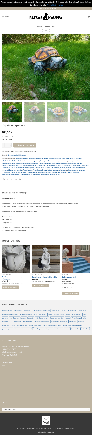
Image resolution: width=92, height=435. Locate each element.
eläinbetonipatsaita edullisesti (49, 163)
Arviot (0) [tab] (23, 193)
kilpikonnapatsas (28, 168)
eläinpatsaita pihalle (8, 168)
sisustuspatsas (39, 329)
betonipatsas (63, 161)
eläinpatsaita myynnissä (64, 165)
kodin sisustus (45, 168)
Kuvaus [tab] (5, 193)
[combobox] (46, 409)
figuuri (50, 314)
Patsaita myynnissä (42, 318)
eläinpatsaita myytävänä (81, 165)
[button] (6, 16)
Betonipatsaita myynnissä (22, 311)
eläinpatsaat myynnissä (22, 165)
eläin (64, 311)
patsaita (62, 168)
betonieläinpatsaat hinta (57, 158)
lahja (84, 314)
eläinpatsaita (51, 165)
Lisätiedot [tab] (13, 193)
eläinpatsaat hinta (8, 165)
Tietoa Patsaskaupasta (25, 429)
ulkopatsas (85, 329)
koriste (68, 314)
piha (84, 318)
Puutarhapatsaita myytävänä (30, 174)
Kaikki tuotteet (50, 26)
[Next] (86, 67)
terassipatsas (55, 174)
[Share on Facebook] (8, 179)
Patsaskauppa (27, 170)
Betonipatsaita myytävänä (41, 311)
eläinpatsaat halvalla (75, 163)
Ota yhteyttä (70, 429)
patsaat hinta (55, 168)
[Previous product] (48, 30)
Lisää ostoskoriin (25, 145)
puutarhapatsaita (73, 172)
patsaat (23, 318)
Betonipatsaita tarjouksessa (49, 161)
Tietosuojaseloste (43, 429)
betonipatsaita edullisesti (74, 158)
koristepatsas (76, 314)
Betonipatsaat (7, 311)
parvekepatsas (14, 318)
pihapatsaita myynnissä (18, 172)
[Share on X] (12, 179)
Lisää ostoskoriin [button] (10, 287)
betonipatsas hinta (74, 161)
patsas (68, 318)
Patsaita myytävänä (15, 170)
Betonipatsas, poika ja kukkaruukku (44, 277)
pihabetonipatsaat (52, 170)
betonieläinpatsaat (22, 158)
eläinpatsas (42, 314)
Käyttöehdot (58, 429)
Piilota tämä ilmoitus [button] (55, 5)
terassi (67, 329)
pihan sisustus (71, 170)
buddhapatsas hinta (18, 163)
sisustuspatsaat (46, 174)
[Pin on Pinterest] (20, 179)
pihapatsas (72, 321)
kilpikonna (19, 168)
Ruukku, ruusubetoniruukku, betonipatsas (12, 278)
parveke (5, 318)
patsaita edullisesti (72, 168)
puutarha (81, 321)
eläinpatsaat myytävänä (38, 165)
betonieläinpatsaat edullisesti (38, 158)
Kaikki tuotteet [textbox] (44, 409)
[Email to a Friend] (16, 179)
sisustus (17, 329)
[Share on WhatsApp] (4, 179)
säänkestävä (58, 329)
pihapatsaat (81, 170)
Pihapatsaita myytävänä (35, 172)
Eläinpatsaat (12, 155)
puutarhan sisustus (49, 172)
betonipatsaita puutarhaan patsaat (28, 161)
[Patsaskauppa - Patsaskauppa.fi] (46, 17)
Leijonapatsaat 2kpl (69, 277)
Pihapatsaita (6, 172)
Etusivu (39, 26)
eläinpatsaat (63, 163)
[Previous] (6, 67)
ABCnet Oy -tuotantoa (46, 432)
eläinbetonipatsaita (31, 163)
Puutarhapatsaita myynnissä (11, 174)
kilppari (37, 168)
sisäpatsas (49, 329)
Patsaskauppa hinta (39, 170)
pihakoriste (62, 170)
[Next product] (44, 30)
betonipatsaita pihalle (9, 161)
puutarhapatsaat (61, 172)
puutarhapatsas (7, 329)
